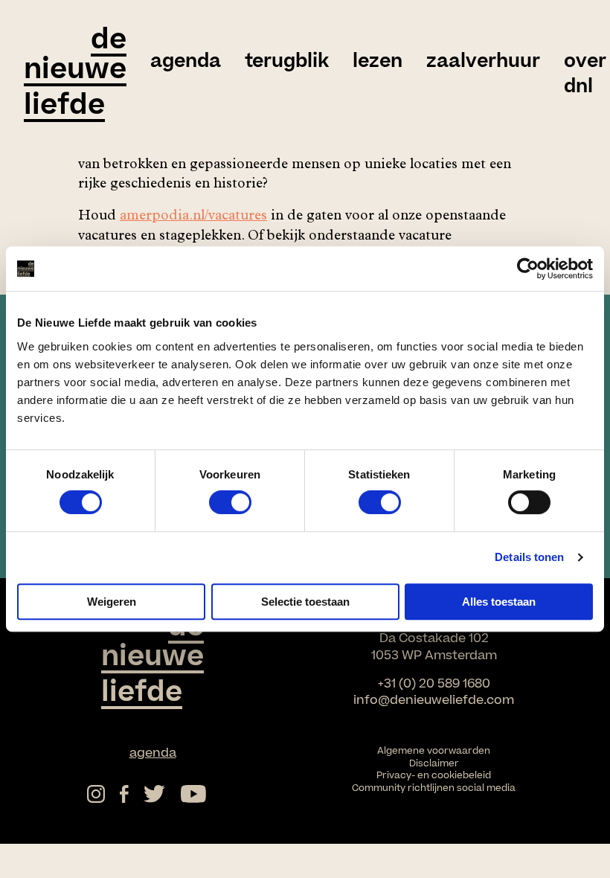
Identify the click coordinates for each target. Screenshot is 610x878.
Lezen (377, 61)
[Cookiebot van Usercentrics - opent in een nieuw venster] (528, 268)
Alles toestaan (499, 601)
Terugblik (287, 61)
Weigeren (111, 601)
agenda (185, 61)
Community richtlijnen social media (434, 788)
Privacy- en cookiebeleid (433, 775)
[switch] (230, 502)
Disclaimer (434, 763)
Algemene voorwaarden (433, 750)
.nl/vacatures (228, 217)
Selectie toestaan (305, 601)
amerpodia (154, 217)
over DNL (585, 74)
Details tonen (529, 557)
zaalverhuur (483, 61)
